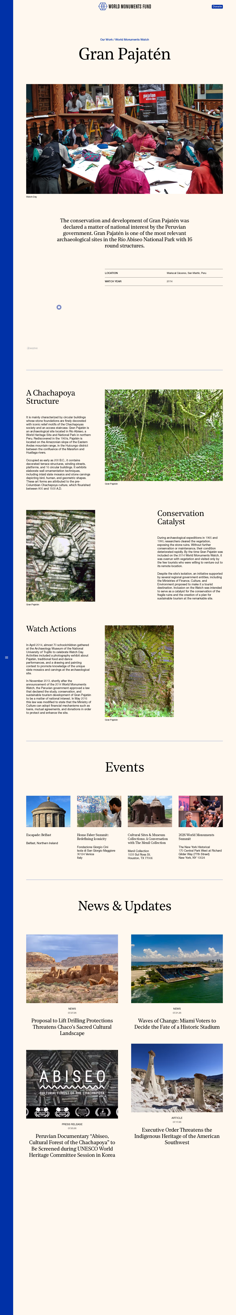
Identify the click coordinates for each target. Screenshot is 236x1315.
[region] (59, 309)
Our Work (106, 39)
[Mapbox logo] (32, 348)
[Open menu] (6, 657)
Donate (217, 6)
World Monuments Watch (132, 39)
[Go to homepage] (124, 12)
